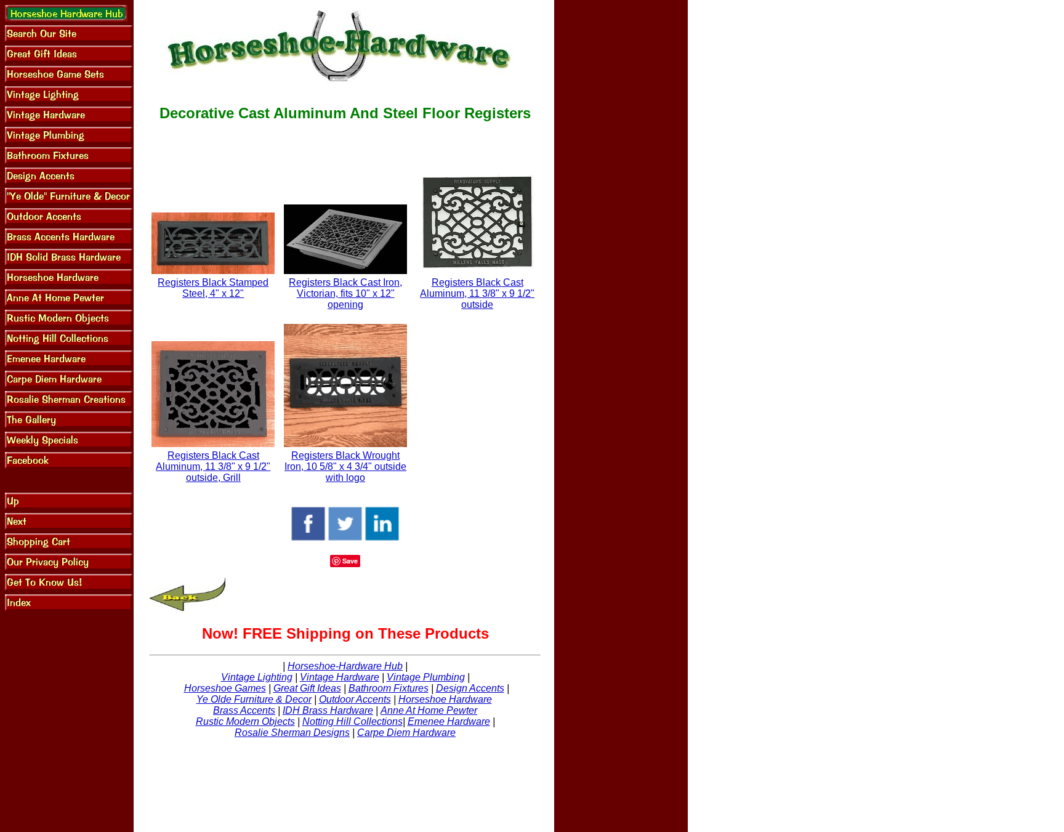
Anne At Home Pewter (429, 710)
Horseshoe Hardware (445, 699)
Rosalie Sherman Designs (292, 732)
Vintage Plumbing (426, 677)
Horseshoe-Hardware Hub (345, 666)
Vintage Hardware (339, 677)
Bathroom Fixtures (389, 688)
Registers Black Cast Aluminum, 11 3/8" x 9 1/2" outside (477, 293)
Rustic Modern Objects (245, 721)
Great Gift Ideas (307, 688)
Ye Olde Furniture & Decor (254, 699)
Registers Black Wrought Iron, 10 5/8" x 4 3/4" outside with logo (345, 466)
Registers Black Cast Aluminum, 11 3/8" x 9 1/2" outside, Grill (213, 466)
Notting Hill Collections (352, 721)
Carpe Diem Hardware (406, 732)
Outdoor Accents (355, 699)
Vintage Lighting (256, 677)
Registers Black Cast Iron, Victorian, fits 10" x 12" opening (345, 293)
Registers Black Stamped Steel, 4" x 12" (213, 288)
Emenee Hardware (449, 721)
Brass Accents (244, 710)
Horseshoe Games (225, 688)
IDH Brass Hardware (328, 710)
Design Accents (470, 688)
